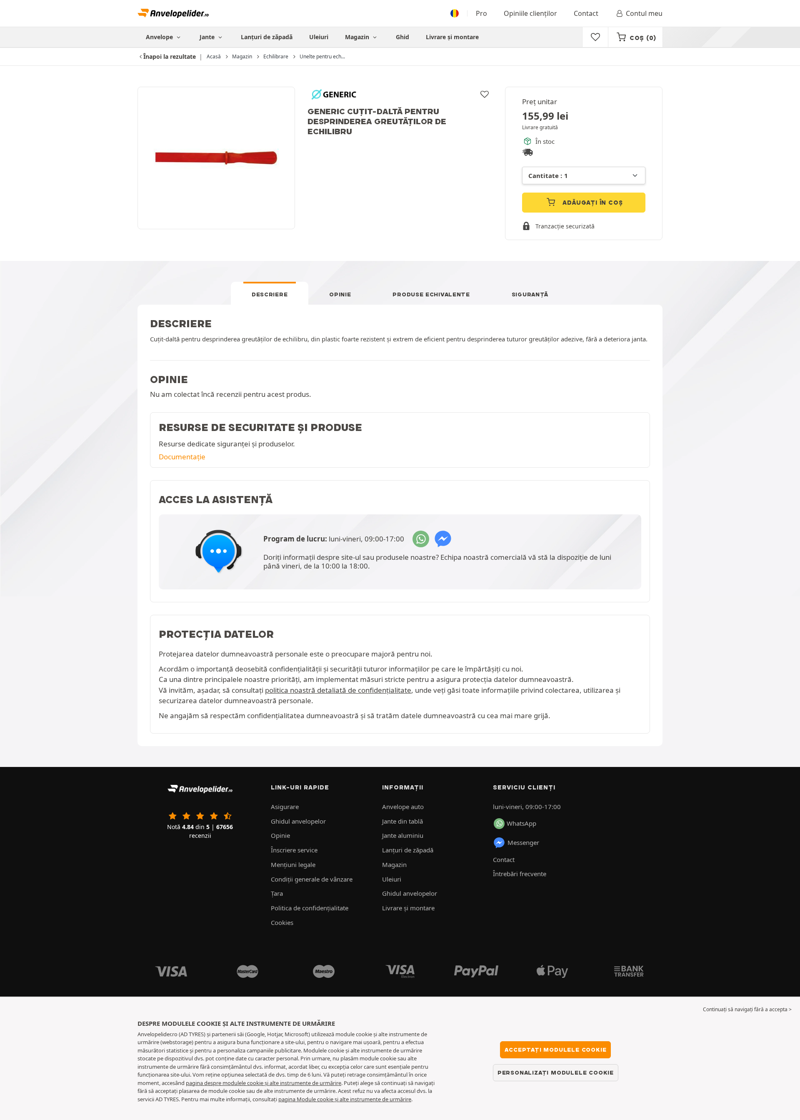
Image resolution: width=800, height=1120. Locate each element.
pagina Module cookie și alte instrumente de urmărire (344, 1099)
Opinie (340, 294)
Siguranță (530, 294)
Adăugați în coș (592, 202)
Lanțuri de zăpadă (266, 37)
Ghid (402, 37)
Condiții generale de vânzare (311, 879)
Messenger (523, 842)
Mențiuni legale (293, 864)
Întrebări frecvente (519, 873)
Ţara (277, 893)
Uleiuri (318, 37)
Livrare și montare (452, 37)
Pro (481, 13)
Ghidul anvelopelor (298, 821)
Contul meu (644, 13)
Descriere (270, 294)
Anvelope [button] (160, 37)
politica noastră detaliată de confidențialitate (338, 690)
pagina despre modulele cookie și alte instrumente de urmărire (263, 1083)
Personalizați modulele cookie (556, 1072)
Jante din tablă (402, 821)
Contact (586, 13)
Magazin (358, 37)
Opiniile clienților (530, 13)
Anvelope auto (403, 806)
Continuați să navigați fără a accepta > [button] (747, 1009)
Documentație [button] (182, 456)
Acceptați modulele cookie (555, 1049)
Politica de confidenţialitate (309, 908)
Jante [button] (208, 37)
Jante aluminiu (402, 835)
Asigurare (285, 806)
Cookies (282, 922)
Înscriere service (294, 850)
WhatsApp (521, 823)
